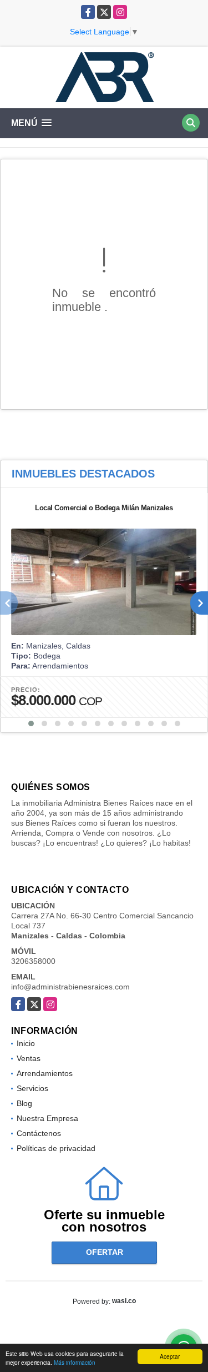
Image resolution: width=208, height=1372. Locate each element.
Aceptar (170, 1356)
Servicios (32, 1088)
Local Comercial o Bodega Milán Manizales (104, 508)
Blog (24, 1103)
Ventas (28, 1058)
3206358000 (33, 961)
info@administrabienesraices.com (70, 986)
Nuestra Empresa (47, 1118)
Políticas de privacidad (56, 1148)
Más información (74, 1362)
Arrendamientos (45, 1073)
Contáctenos (39, 1133)
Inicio (26, 1043)
